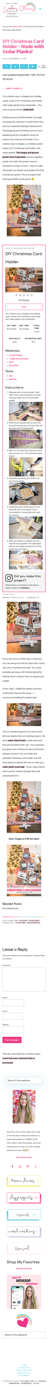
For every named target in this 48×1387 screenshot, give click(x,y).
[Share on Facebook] (6, 66)
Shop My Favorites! (24, 1268)
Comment (6, 965)
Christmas (21, 923)
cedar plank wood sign (13, 767)
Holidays (23, 921)
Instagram (25, 588)
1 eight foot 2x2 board (18, 359)
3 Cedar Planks (15, 355)
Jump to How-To (13, 88)
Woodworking (33, 923)
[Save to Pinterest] (24, 66)
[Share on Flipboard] (33, 66)
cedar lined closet (17, 740)
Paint (11, 362)
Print (24, 307)
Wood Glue (14, 365)
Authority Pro (27, 1381)
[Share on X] (15, 66)
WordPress (26, 1383)
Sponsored (34, 921)
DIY (16, 921)
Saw (11, 376)
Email (5, 1011)
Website (5, 1025)
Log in (36, 1383)
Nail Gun (12, 379)
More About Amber (24, 1157)
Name (5, 998)
